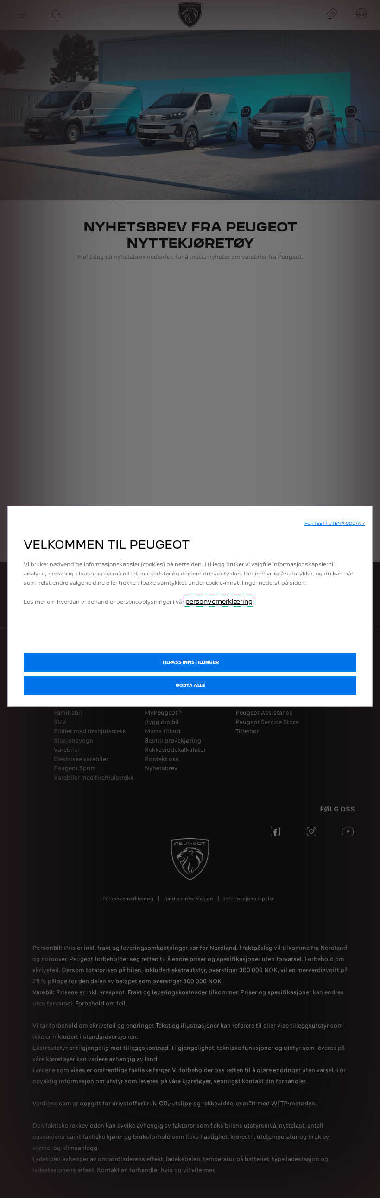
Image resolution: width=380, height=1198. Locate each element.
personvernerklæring (219, 601)
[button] (334, 523)
